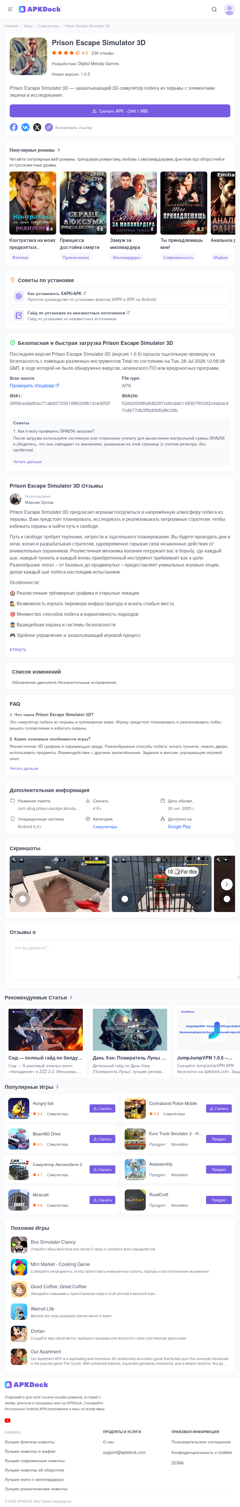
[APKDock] (57, 1384)
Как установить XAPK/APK (55, 293)
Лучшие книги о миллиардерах (34, 1479)
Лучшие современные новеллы (35, 1460)
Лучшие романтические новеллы (36, 1488)
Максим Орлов (39, 502)
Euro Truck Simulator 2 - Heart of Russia (175, 1134)
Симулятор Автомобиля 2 (57, 1164)
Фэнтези (20, 257)
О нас (108, 1442)
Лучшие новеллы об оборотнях (34, 1470)
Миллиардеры (126, 257)
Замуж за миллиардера (125, 244)
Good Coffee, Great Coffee (58, 1286)
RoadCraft (158, 1194)
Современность (178, 257)
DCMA (178, 1463)
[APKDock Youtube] (8, 1420)
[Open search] (214, 9)
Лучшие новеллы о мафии (30, 1451)
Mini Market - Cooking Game (60, 1264)
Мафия (221, 257)
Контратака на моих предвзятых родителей (32, 244)
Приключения (76, 257)
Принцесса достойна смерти (80, 244)
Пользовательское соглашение (201, 1442)
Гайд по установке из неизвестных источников (76, 313)
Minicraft (41, 1195)
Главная (11, 25)
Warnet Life (42, 1308)
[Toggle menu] (10, 9)
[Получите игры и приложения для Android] (40, 9)
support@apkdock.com (124, 1452)
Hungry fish (43, 1103)
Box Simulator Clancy (53, 1241)
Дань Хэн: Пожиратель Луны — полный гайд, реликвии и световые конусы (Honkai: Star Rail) (129, 1057)
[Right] (227, 884)
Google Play (179, 826)
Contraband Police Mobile (173, 1103)
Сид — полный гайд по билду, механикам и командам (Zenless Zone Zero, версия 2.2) (44, 1057)
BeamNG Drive (47, 1134)
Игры (28, 25)
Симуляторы (48, 25)
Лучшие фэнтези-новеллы (30, 1442)
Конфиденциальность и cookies (202, 1452)
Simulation (179, 1144)
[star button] (54, 52)
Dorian (38, 1331)
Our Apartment (46, 1351)
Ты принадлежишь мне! (181, 244)
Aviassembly (160, 1164)
